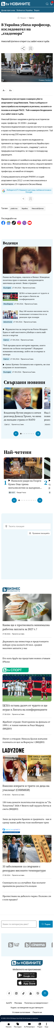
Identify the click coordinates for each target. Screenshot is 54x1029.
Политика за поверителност (36, 1003)
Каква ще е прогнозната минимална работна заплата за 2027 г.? (26, 627)
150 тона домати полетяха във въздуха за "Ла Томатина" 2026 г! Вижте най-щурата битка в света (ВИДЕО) (27, 806)
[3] (51, 4)
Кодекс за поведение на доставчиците (27, 1007)
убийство (14, 208)
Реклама (18, 1003)
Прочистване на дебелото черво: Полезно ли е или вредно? (27, 898)
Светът (31, 18)
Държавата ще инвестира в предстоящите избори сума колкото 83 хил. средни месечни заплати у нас (26, 645)
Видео (36, 10)
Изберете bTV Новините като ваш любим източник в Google (29, 191)
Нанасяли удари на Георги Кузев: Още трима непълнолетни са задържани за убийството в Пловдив (24, 484)
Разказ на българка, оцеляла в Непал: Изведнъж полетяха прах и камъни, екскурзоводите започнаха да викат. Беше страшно (26, 280)
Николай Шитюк (38, 208)
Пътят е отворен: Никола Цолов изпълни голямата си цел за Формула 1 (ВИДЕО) (25, 740)
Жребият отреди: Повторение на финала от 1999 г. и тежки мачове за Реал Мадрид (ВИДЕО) (26, 725)
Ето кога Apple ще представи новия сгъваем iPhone (26, 660)
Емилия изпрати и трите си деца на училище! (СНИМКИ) (26, 788)
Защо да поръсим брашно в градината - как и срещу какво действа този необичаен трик (27, 821)
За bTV (9, 1003)
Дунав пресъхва (8, 10)
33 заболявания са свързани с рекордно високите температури (24, 868)
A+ (10, 90)
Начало (23, 18)
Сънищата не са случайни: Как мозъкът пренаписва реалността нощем (24, 884)
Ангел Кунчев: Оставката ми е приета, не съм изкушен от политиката (26, 366)
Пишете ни (37, 1012)
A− (4, 90)
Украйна (25, 208)
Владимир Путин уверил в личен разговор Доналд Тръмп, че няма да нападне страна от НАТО (22, 416)
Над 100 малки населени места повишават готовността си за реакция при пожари (33, 314)
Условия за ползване (21, 1012)
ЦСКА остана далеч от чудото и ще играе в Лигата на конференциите (34, 296)
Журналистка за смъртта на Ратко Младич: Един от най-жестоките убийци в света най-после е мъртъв (25, 332)
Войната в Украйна (25, 10)
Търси (47, 924)
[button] (15, 433)
